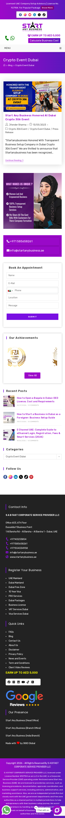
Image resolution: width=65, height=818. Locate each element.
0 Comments (33, 405)
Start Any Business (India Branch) (23, 735)
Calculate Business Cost (44, 40)
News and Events (17, 658)
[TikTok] (28, 682)
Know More (47, 8)
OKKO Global (29, 743)
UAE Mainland (15, 578)
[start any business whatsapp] (12, 38)
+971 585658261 (21, 241)
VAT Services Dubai (18, 609)
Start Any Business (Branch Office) (23, 728)
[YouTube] (23, 682)
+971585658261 (18, 543)
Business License (17, 605)
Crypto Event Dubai (24, 65)
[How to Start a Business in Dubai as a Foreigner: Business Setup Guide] (9, 417)
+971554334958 (19, 548)
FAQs (11, 632)
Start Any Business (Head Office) (22, 720)
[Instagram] (13, 682)
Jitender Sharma (17, 124)
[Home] (4, 65)
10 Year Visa (15, 591)
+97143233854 (18, 539)
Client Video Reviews (19, 667)
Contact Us (14, 640)
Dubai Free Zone (17, 587)
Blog (11, 636)
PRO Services (15, 596)
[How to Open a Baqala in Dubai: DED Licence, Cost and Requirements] (9, 401)
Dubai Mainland (16, 582)
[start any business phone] (7, 38)
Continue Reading (14, 160)
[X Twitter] (32, 682)
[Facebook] (9, 682)
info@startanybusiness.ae (27, 250)
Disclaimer (14, 649)
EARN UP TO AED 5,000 (45, 35)
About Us (13, 645)
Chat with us (43, 810)
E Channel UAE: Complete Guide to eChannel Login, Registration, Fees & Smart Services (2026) (38, 433)
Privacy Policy (16, 654)
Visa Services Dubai (18, 614)
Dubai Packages (17, 600)
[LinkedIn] (18, 682)
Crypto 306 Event (18, 129)
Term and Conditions (19, 663)
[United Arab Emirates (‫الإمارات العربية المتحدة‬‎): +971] (10, 290)
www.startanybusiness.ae (23, 557)
